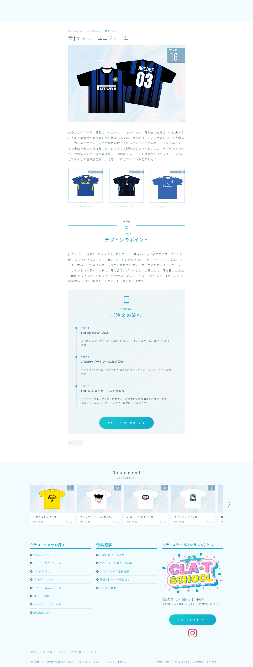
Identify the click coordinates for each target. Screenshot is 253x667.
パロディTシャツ (44, 579)
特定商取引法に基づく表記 (59, 661)
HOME (33, 651)
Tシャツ (112, 31)
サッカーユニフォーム (47, 563)
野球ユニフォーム (44, 555)
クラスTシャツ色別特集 (114, 571)
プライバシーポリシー (90, 661)
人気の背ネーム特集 (112, 555)
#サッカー (75, 443)
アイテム (47, 651)
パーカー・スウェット (47, 604)
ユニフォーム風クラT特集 (115, 563)
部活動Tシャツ (42, 612)
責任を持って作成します (114, 579)
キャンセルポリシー (118, 661)
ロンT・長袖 (41, 596)
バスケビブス (41, 571)
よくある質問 (107, 587)
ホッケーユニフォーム (47, 587)
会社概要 (34, 661)
